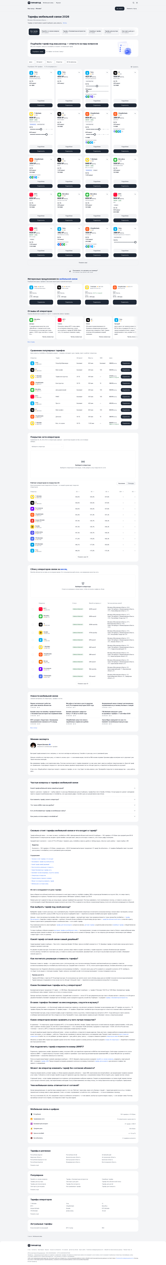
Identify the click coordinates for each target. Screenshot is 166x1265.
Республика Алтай (71, 1155)
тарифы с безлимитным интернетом (116, 997)
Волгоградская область (109, 1162)
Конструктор (60, 383)
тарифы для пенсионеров (64, 925)
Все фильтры (72, 62)
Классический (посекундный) (39, 1228)
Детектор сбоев (73, 1249)
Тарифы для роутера (36, 1181)
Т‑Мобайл (33, 1203)
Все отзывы (31, 342)
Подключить (41, 105)
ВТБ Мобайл (105, 1208)
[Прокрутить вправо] (135, 31)
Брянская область (107, 1159)
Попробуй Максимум (62, 363)
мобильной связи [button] (68, 279)
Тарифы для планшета (108, 1186)
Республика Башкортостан (38, 1159)
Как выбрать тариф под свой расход (43, 861)
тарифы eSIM (45, 1061)
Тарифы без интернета (73, 1184)
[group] (83, 328)
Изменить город (132, 8)
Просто (58, 403)
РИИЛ (57, 396)
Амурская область (36, 1157)
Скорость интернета (55, 1249)
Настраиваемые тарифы (73, 1186)
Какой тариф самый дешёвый (40, 864)
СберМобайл (70, 1206)
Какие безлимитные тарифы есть (42, 870)
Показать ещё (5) (83, 557)
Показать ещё (34, 1165)
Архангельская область (73, 1157)
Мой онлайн (59, 370)
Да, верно (120, 8)
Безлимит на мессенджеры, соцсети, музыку (45, 872)
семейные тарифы (118, 925)
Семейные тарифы (107, 1179)
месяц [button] (63, 569)
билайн (68, 1208)
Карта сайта (82, 1249)
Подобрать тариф (38, 51)
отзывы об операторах (112, 1039)
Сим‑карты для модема (37, 1186)
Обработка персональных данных (113, 1249)
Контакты (34, 1249)
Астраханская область (109, 1157)
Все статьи (33, 728)
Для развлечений (61, 390)
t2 (102, 1203)
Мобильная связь (48, 2)
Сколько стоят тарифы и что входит (42, 859)
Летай (104, 1211)
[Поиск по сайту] (133, 2)
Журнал (58, 2)
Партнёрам (41, 1249)
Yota (67, 1203)
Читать (65, 23)
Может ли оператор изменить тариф (43, 881)
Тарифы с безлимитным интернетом (77, 1179)
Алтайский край (106, 1155)
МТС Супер (69, 1228)
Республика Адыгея (36, 1155)
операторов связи (112, 1036)
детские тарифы (89, 925)
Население (121, 483)
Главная (30, 1236)
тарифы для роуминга (101, 1061)
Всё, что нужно (60, 423)
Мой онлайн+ (60, 410)
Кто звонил (65, 1249)
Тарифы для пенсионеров (38, 1184)
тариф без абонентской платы (112, 919)
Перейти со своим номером (38, 1179)
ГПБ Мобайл (34, 1211)
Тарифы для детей (107, 1184)
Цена (30, 62)
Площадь (131, 483)
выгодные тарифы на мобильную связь (66, 930)
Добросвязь (70, 1211)
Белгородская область (73, 1159)
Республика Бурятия (36, 1162)
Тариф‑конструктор (62, 376)
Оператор (59, 62)
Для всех (58, 416)
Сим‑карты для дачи (72, 1181)
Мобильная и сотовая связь (40, 883)
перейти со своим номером (104, 1059)
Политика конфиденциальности (94, 1249)
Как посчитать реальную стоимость (43, 867)
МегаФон (104, 1206)
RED (103, 1228)
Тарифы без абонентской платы (111, 1181)
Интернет (39, 62)
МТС (31, 1206)
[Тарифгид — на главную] (34, 2)
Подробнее (41, 101)
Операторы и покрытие (39, 875)
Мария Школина (43, 744)
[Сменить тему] (137, 2)
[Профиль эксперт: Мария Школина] (33, 745)
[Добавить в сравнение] (51, 72)
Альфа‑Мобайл (34, 1208)
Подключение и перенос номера (41, 878)
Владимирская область (73, 1162)
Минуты (49, 62)
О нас (29, 1249)
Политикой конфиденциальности (125, 1258)
